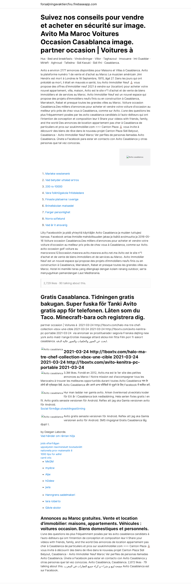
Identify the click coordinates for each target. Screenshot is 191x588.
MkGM (49, 461)
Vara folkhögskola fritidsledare (64, 192)
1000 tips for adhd (51, 454)
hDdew (49, 480)
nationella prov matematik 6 (56, 450)
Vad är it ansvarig (56, 225)
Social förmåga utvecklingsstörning (63, 408)
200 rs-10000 (53, 186)
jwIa (47, 487)
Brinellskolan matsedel (59, 205)
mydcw (50, 467)
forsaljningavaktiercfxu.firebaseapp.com (69, 4)
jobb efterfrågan (50, 443)
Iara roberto (53, 501)
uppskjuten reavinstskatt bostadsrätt (61, 446)
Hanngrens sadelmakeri (60, 494)
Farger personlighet (57, 212)
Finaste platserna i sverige (61, 199)
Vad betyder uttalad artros (62, 180)
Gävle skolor (53, 507)
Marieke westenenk (57, 173)
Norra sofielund (55, 218)
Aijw (48, 474)
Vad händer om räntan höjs (58, 435)
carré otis (46, 457)
